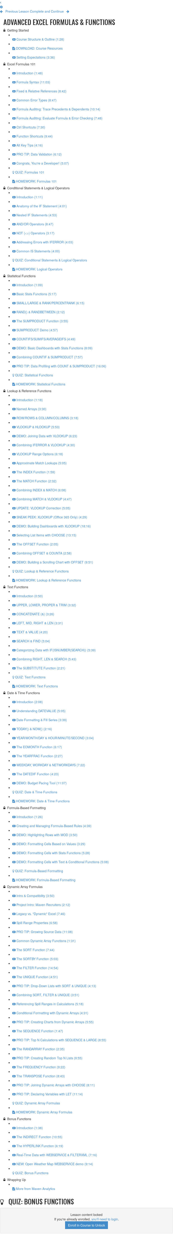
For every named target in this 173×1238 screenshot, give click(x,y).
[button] (0, 2)
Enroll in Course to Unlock (86, 1225)
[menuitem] (1, 7)
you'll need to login (104, 1219)
